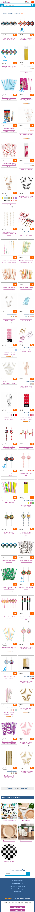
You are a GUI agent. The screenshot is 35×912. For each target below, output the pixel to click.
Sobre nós (17, 891)
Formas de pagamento (17, 886)
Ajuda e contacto (17, 880)
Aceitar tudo (17, 907)
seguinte (24, 788)
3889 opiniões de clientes (23, 898)
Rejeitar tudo (17, 910)
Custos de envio (17, 883)
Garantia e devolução (17, 889)
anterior (10, 788)
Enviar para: (27, 2)
